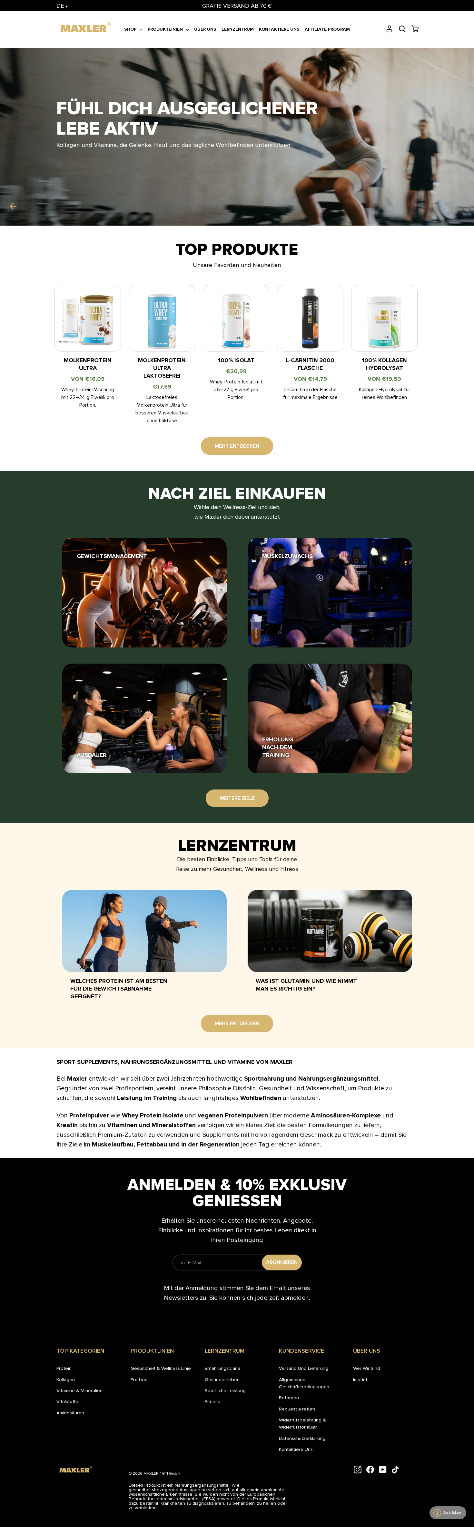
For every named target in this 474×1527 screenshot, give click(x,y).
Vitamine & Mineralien (79, 1390)
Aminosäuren (70, 1413)
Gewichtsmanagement (112, 556)
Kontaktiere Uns (296, 1449)
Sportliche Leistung (225, 1390)
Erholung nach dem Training (277, 747)
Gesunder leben (222, 1379)
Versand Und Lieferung (303, 1368)
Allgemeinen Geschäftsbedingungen (304, 1383)
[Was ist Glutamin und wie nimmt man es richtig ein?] (330, 931)
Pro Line (139, 1379)
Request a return (297, 1409)
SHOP (131, 29)
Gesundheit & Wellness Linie (161, 1368)
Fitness (212, 1401)
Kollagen (65, 1379)
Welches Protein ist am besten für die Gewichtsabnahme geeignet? (118, 988)
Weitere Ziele (237, 798)
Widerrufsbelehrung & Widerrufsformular (302, 1423)
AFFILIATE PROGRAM (327, 29)
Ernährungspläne (223, 1368)
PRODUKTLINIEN (166, 29)
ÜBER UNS (205, 29)
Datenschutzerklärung (302, 1438)
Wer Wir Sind (366, 1368)
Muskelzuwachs (287, 556)
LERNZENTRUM (238, 29)
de (60, 5)
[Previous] (12, 206)
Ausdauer (91, 754)
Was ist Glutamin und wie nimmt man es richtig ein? (306, 984)
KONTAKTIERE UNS (279, 29)
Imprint (360, 1379)
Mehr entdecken (237, 446)
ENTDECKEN (85, 166)
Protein (64, 1368)
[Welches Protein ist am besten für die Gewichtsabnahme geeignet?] (144, 931)
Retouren (289, 1397)
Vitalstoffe (67, 1401)
